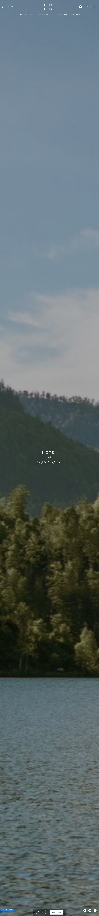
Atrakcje (66, 14)
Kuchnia (44, 14)
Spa (51, 14)
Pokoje (26, 14)
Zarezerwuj (56, 912)
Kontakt (78, 14)
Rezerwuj (88, 7)
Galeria (72, 14)
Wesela (39, 14)
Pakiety (32, 14)
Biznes (60, 14)
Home (20, 14)
